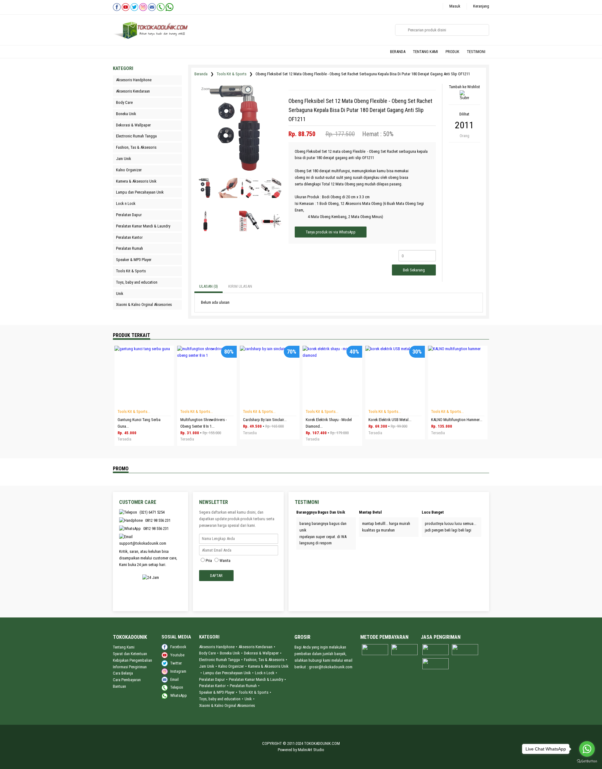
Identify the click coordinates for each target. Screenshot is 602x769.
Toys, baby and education (219, 699)
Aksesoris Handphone (217, 646)
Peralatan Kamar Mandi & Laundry (256, 679)
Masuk (454, 6)
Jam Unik (206, 666)
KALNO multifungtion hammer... (456, 419)
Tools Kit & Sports (231, 74)
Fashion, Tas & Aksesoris (264, 659)
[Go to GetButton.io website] (587, 762)
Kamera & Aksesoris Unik (268, 666)
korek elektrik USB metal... (389, 419)
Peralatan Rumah (243, 685)
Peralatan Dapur (212, 679)
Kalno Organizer (231, 666)
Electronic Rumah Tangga (219, 659)
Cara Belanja (123, 673)
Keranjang (481, 6)
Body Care (207, 653)
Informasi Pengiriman (130, 667)
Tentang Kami (124, 647)
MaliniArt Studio (311, 749)
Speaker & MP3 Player (217, 692)
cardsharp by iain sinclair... (265, 419)
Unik (248, 699)
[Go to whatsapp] (587, 749)
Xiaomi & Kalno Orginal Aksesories (227, 705)
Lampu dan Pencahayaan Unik (227, 672)
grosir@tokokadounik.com (330, 667)
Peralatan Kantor (212, 685)
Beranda (201, 74)
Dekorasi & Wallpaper (261, 653)
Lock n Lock (264, 672)
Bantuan (119, 686)
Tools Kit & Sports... (134, 411)
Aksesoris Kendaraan (255, 646)
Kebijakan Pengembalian (132, 660)
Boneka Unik (230, 653)
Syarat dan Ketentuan (130, 653)
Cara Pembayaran (127, 679)
